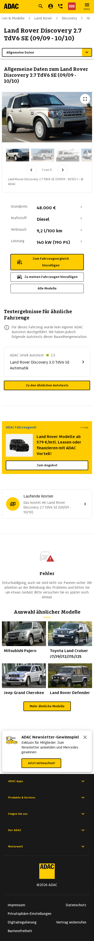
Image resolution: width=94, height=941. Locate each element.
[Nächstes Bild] (63, 170)
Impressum (16, 905)
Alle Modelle (47, 288)
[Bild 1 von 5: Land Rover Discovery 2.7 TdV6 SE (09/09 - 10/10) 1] (17, 155)
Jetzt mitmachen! (41, 763)
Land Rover (43, 18)
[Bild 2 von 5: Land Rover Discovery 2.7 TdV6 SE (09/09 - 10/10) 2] (42, 155)
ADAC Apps (15, 781)
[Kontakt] (60, 6)
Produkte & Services (21, 797)
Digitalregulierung (22, 922)
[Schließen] (85, 737)
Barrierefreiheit (20, 931)
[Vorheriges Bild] (31, 170)
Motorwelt (15, 846)
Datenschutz (76, 905)
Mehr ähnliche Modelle (47, 706)
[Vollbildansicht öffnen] (85, 99)
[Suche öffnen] (41, 6)
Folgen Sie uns (18, 813)
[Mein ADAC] (51, 6)
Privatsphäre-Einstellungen (29, 913)
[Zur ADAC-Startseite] (11, 6)
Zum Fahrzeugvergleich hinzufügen (51, 262)
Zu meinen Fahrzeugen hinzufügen (51, 277)
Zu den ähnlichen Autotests (47, 385)
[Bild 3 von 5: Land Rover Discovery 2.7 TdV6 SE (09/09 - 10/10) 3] (67, 155)
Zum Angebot (47, 465)
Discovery (69, 18)
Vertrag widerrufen (71, 922)
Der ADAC (14, 830)
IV (88, 18)
